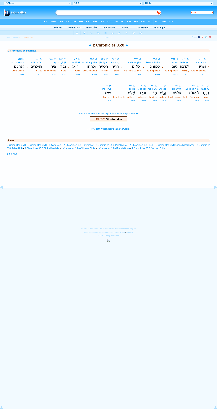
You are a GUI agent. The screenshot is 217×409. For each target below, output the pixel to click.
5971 (173, 59)
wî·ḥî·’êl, (76, 62)
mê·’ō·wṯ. (106, 89)
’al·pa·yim (176, 89)
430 (38, 59)
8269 (201, 59)
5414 (204, 86)
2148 (92, 59)
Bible (8, 37)
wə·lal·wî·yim (134, 62)
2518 (103, 59)
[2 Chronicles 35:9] (213, 194)
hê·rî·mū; (114, 62)
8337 (161, 86)
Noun (204, 74)
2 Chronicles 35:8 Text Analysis (44, 145)
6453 (194, 86)
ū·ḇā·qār (142, 89)
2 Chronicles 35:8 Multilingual (111, 145)
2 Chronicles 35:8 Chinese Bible (78, 148)
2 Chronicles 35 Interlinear (22, 50)
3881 (136, 59)
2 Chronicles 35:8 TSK (141, 145)
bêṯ (54, 62)
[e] (205, 59)
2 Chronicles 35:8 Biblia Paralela (42, 148)
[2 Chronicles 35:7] (3, 194)
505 (176, 86)
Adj (139, 74)
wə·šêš (162, 89)
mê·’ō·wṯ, (152, 89)
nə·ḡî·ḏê (62, 62)
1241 (141, 86)
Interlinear (15, 37)
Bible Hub (12, 153)
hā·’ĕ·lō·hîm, (36, 62)
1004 (51, 59)
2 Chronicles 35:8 (16, 145)
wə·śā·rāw (201, 62)
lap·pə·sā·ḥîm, (192, 89)
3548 (155, 59)
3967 (152, 86)
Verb (117, 74)
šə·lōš (132, 89)
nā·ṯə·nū (205, 89)
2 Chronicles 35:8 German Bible (148, 148)
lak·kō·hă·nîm (153, 62)
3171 (76, 59)
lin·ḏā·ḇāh (184, 62)
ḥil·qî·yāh (103, 62)
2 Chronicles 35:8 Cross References (175, 145)
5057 (61, 59)
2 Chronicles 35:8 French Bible (113, 148)
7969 (130, 86)
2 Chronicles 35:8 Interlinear (78, 145)
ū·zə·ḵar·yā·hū (89, 62)
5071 (184, 59)
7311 (114, 59)
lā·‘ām (175, 62)
